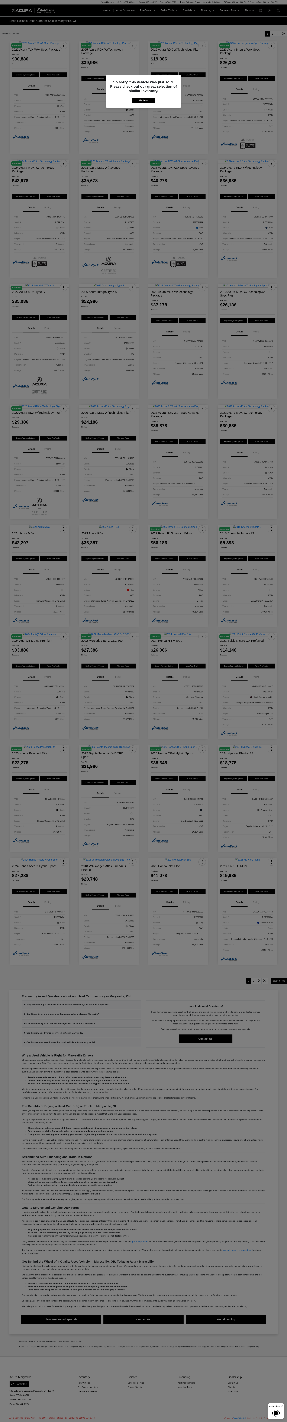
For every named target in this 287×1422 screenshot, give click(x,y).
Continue (143, 100)
